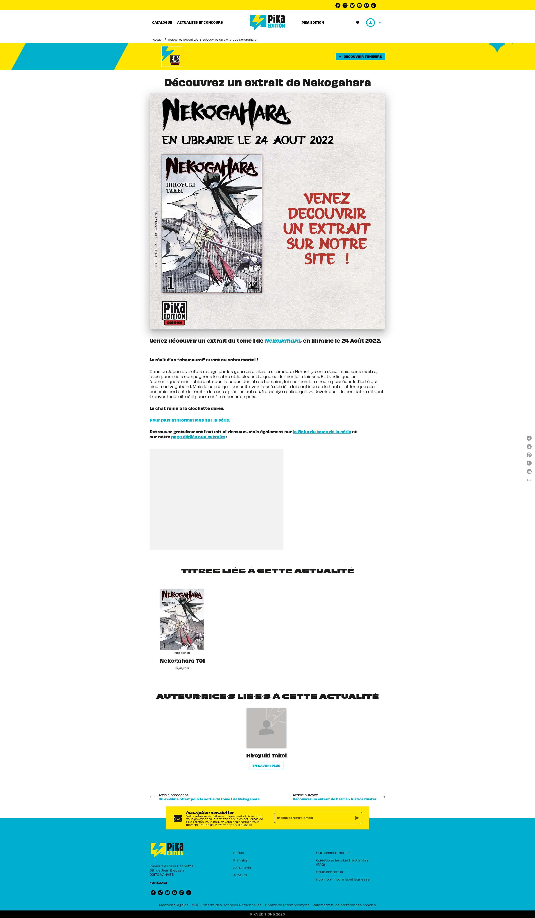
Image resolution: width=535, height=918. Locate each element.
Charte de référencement (287, 905)
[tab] (162, 22)
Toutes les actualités (183, 39)
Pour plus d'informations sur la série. (190, 419)
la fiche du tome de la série (322, 431)
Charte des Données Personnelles (232, 905)
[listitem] (337, 5)
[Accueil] (267, 22)
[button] (360, 56)
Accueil (158, 39)
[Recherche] (358, 22)
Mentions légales (174, 905)
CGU (195, 905)
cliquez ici (244, 824)
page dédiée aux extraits (198, 436)
